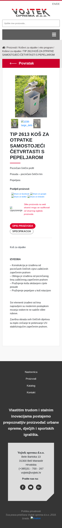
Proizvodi (12, 47)
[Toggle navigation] (54, 34)
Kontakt (31, 392)
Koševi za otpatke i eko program (36, 47)
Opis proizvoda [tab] (22, 226)
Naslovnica (31, 372)
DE (58, 4)
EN (54, 4)
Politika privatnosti (31, 511)
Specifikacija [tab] (21, 231)
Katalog (31, 385)
